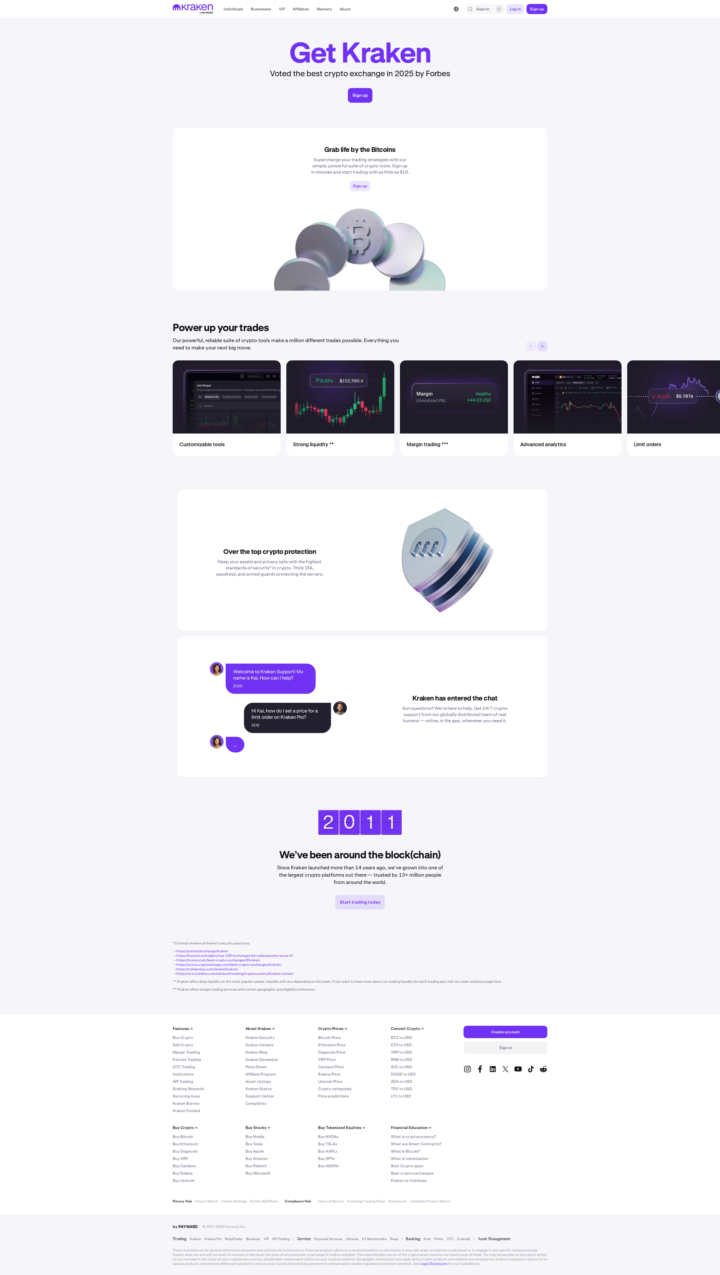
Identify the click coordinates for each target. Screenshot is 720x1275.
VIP (266, 1239)
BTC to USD (401, 1037)
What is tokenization (409, 1158)
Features (183, 1028)
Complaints (256, 1103)
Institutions (183, 1074)
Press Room (256, 1066)
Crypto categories (335, 1088)
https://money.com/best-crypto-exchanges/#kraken (218, 960)
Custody (463, 1239)
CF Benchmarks (374, 1239)
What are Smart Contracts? (416, 1143)
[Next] (542, 346)
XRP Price (327, 1059)
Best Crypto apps (407, 1165)
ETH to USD (401, 1044)
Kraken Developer (262, 1059)
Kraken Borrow (186, 1103)
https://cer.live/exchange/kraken (202, 951)
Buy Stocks (258, 1127)
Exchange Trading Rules (366, 1201)
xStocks (352, 1239)
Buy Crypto (183, 1037)
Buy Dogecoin (185, 1151)
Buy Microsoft (258, 1173)
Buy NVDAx (328, 1136)
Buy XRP (180, 1158)
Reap (394, 1239)
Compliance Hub (298, 1201)
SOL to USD (401, 1066)
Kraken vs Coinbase (409, 1180)
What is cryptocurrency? (413, 1136)
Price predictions (333, 1096)
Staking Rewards (188, 1088)
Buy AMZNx (328, 1165)
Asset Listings (258, 1081)
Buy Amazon (257, 1158)
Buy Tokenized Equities (341, 1127)
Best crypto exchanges (412, 1173)
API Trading (183, 1081)
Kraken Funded (186, 1110)
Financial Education (411, 1127)
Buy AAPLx (328, 1151)
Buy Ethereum (185, 1143)
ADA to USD (401, 1081)
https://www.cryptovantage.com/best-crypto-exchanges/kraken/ (229, 964)
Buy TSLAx (328, 1143)
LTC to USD (401, 1096)
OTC (450, 1239)
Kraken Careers (260, 1044)
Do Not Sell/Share (264, 1201)
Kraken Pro (213, 1239)
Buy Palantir (256, 1165)
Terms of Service (331, 1201)
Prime (438, 1239)
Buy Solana (183, 1173)
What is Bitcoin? (405, 1151)
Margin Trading (186, 1052)
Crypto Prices (332, 1028)
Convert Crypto (407, 1028)
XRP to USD (401, 1052)
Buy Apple (255, 1151)
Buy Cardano (184, 1165)
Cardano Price (331, 1066)
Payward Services (328, 1239)
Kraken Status (259, 1088)
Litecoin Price (330, 1081)
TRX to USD (401, 1088)
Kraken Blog (256, 1052)
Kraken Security (260, 1037)
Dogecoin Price (331, 1052)
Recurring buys (186, 1096)
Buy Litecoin (184, 1180)
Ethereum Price (332, 1044)
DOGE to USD (403, 1074)
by (185, 1226)
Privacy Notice (206, 1201)
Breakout (253, 1239)
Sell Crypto (183, 1044)
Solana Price (329, 1074)
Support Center (260, 1096)
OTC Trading (184, 1066)
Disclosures (397, 1201)
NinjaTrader (234, 1239)
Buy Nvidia (255, 1136)
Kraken (195, 1239)
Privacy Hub (182, 1201)
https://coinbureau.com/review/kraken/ (207, 969)
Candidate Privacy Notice (430, 1201)
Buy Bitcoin (183, 1136)
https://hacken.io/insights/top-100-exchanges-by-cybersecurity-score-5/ (234, 955)
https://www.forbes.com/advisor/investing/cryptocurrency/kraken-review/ (235, 973)
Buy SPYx (326, 1158)
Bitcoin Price (329, 1037)
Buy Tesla (254, 1143)
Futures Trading (187, 1059)
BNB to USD (401, 1059)
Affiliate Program (261, 1074)
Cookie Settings (234, 1201)
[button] (233, 9)
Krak (427, 1239)
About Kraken (260, 1028)
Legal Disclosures (433, 1263)
